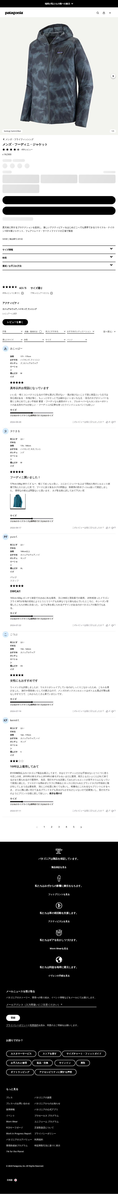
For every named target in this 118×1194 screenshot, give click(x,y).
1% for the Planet (15, 1151)
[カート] (104, 13)
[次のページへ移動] (81, 827)
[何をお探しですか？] (98, 13)
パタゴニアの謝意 (43, 1097)
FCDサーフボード (14, 1127)
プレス (9, 1097)
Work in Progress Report (18, 1133)
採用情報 (10, 1109)
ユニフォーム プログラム (46, 1121)
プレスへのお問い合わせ (18, 1103)
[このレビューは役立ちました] (107, 527)
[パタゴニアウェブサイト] (14, 13)
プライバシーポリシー (17, 1025)
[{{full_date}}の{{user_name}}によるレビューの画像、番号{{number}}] (18, 501)
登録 (13, 1017)
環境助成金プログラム (17, 1145)
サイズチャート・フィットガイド (84, 1053)
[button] (59, 76)
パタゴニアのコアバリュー (19, 1139)
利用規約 (34, 1025)
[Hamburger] (110, 13)
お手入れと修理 (19, 1062)
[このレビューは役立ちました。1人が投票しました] (107, 625)
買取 (83, 1062)
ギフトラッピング (20, 1072)
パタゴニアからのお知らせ (47, 1103)
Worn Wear (12, 1121)
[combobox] (12, 331)
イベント (10, 1115)
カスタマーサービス (21, 1053)
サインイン (65, 1062)
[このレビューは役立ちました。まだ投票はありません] (107, 422)
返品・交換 (42, 1062)
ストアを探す (50, 1053)
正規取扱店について (44, 1127)
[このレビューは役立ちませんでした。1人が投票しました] (112, 625)
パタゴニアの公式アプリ (46, 1109)
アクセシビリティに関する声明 (55, 1072)
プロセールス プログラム (46, 1115)
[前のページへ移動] (37, 827)
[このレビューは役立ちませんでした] (112, 810)
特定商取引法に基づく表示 (47, 1145)
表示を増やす (55, 793)
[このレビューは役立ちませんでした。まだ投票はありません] (112, 421)
